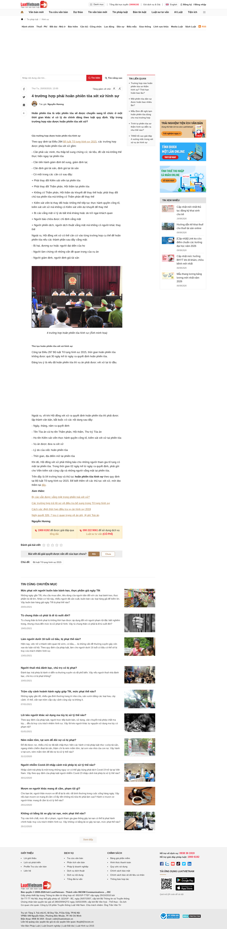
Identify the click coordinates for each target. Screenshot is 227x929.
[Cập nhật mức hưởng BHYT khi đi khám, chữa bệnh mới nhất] (168, 258)
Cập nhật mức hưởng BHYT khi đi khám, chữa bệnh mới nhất (190, 260)
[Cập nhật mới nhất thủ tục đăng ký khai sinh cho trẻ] (168, 209)
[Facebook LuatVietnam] (162, 864)
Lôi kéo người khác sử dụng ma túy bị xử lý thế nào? (53, 715)
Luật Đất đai (68, 926)
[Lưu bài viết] (24, 105)
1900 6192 (44, 530)
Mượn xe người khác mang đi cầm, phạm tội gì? (50, 788)
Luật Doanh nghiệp (51, 926)
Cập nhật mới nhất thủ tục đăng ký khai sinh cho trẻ (189, 211)
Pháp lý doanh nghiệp (77, 866)
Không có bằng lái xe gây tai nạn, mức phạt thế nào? (53, 813)
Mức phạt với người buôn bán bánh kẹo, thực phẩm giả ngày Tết (60, 590)
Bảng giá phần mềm (120, 858)
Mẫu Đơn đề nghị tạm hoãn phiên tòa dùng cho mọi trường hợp (141, 114)
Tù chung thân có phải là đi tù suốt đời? (45, 615)
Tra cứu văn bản (58, 12)
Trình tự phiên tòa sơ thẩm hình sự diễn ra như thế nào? (141, 126)
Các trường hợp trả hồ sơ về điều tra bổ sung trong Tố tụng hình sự (71, 503)
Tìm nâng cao (114, 78)
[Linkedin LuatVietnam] (189, 864)
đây (44, 485)
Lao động (109, 26)
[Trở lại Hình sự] (24, 113)
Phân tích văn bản (76, 862)
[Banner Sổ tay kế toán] (183, 192)
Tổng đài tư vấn (74, 879)
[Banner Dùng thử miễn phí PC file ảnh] (183, 137)
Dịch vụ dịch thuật (75, 870)
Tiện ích (192, 12)
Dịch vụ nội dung (75, 875)
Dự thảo (78, 12)
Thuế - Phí (41, 26)
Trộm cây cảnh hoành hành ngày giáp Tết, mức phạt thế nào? (58, 691)
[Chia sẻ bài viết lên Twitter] (24, 97)
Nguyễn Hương (56, 104)
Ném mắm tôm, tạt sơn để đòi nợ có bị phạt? (48, 740)
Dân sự (120, 26)
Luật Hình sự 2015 (85, 926)
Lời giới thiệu (30, 858)
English (173, 4)
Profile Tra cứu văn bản (35, 866)
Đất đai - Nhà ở (57, 26)
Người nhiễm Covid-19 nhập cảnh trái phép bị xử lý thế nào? (58, 764)
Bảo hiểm (73, 26)
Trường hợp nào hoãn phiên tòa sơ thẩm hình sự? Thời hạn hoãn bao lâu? (141, 88)
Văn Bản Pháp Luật (30, 926)
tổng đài (54, 534)
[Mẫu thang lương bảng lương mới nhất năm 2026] (168, 276)
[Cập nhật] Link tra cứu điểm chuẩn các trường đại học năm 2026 (189, 242)
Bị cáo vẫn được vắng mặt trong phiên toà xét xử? (61, 497)
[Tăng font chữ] (119, 88)
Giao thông (145, 26)
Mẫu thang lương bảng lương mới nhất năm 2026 (189, 278)
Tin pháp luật (120, 12)
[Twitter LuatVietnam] (184, 864)
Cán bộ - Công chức (91, 26)
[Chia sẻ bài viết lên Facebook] (24, 89)
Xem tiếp (88, 839)
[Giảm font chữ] (114, 88)
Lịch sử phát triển (32, 862)
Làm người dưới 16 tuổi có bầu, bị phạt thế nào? (51, 639)
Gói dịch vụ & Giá (151, 4)
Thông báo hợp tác (119, 879)
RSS (204, 26)
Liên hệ (27, 870)
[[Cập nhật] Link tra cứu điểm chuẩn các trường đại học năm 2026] (168, 240)
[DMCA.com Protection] (191, 917)
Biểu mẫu (132, 26)
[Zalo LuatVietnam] (167, 864)
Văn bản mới (36, 12)
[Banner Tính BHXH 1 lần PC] (183, 160)
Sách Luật (190, 26)
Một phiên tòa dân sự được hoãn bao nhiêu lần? (141, 102)
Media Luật (177, 26)
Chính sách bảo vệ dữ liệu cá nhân (127, 875)
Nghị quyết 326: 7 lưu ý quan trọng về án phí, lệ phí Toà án (65, 515)
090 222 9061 (90, 530)
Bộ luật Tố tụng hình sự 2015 (80, 141)
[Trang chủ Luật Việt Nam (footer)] (36, 889)
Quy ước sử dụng (118, 866)
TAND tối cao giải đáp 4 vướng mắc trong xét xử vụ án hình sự (142, 139)
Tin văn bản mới (97, 12)
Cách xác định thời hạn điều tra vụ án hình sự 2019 (61, 509)
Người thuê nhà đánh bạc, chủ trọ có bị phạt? (49, 667)
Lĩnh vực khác (161, 26)
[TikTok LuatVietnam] (178, 864)
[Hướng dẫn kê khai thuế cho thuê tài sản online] (168, 226)
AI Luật (178, 12)
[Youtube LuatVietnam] (173, 864)
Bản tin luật (139, 12)
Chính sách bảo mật (120, 870)
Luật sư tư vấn (160, 12)
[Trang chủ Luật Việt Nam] (34, 4)
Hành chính (28, 26)
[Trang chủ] (22, 12)
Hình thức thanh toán (120, 862)
